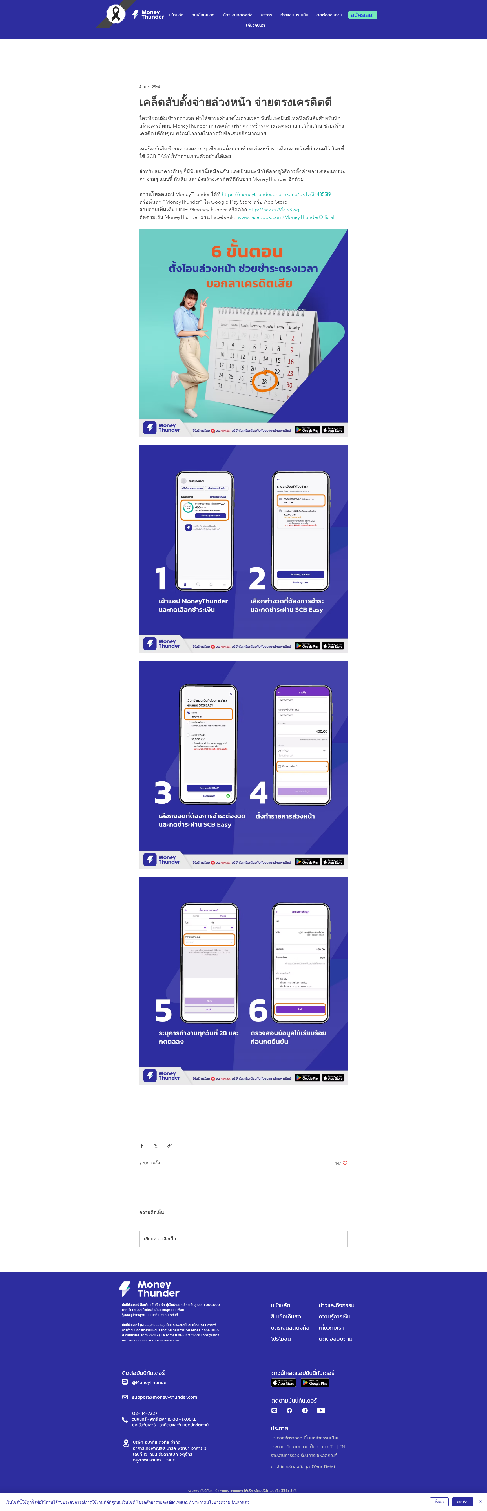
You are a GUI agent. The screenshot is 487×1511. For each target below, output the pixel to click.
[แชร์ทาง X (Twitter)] (155, 1145)
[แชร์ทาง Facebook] (142, 1145)
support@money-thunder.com (164, 1397)
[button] (294, 15)
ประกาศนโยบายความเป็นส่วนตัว (220, 1502)
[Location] (126, 1443)
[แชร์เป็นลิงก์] (169, 1145)
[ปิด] (480, 1501)
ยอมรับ (463, 1502)
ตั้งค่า (439, 1502)
